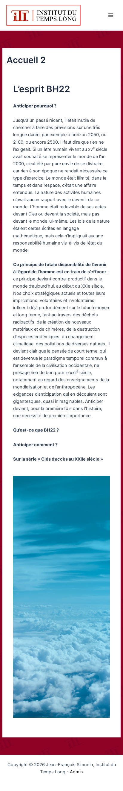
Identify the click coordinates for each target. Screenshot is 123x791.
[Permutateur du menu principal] (110, 15)
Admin (76, 772)
